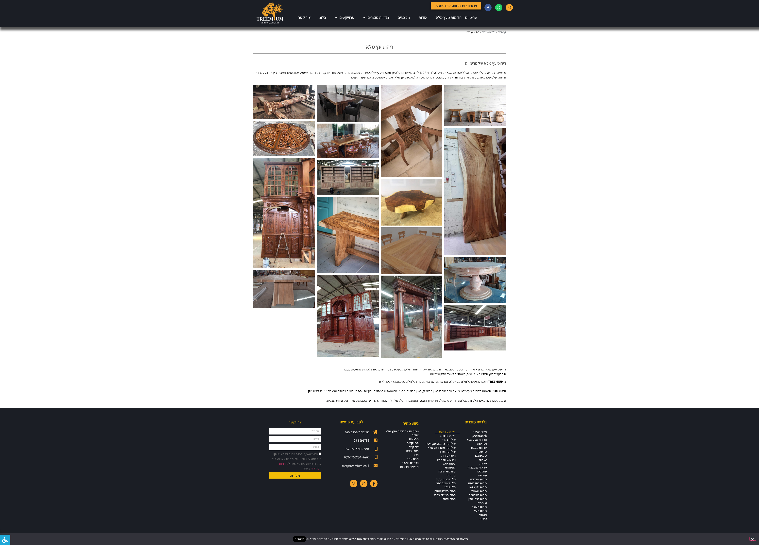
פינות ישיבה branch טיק (479, 434)
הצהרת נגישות (410, 463)
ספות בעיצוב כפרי (445, 495)
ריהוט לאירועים (478, 495)
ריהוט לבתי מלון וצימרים (477, 501)
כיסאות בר (480, 456)
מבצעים (404, 17)
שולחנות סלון (448, 452)
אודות (423, 17)
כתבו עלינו (412, 451)
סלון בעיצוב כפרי (446, 483)
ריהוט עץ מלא (447, 432)
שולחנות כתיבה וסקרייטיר (440, 444)
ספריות (482, 475)
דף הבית (502, 32)
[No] (752, 539)
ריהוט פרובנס (448, 436)
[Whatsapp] (498, 7)
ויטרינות (482, 444)
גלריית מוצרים (378, 17)
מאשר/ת (299, 538)
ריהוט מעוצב (479, 507)
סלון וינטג (450, 487)
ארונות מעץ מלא (477, 440)
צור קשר (304, 17)
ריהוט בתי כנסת (477, 483)
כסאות (483, 460)
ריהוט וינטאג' (479, 491)
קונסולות (450, 467)
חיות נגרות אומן (446, 460)
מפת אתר (413, 459)
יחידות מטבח (479, 448)
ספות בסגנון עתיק (445, 491)
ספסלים (482, 471)
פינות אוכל (449, 464)
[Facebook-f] (488, 7)
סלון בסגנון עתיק (446, 479)
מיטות (483, 464)
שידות (483, 519)
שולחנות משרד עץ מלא (442, 448)
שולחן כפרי (449, 440)
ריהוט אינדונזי (478, 479)
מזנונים (451, 475)
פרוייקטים (346, 17)
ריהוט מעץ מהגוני (480, 513)
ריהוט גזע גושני (478, 487)
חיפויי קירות (448, 456)
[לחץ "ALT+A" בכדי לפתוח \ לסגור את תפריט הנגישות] (5, 540)
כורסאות (482, 452)
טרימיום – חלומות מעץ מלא (456, 17)
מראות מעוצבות (477, 467)
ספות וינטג (449, 499)
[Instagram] (509, 7)
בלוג (322, 17)
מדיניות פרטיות (409, 467)
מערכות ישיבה (447, 471)
